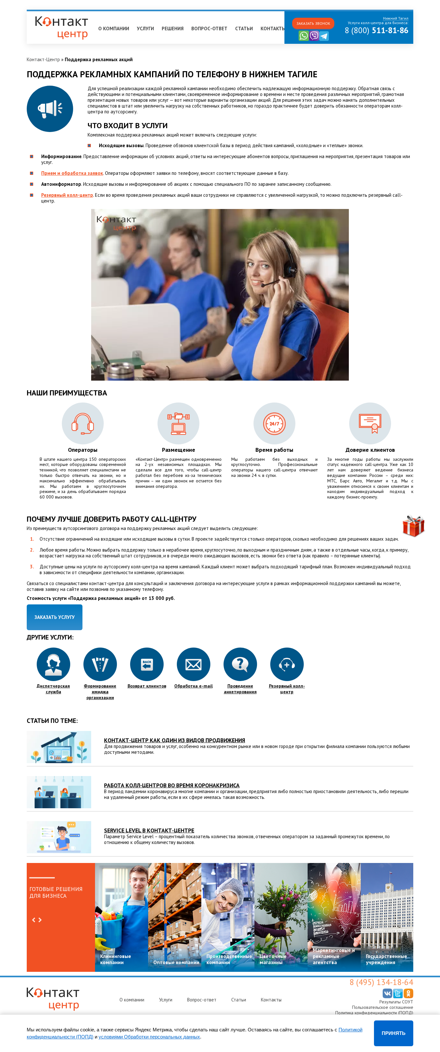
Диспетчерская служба (53, 689)
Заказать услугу (54, 617)
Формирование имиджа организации (100, 691)
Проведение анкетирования (240, 689)
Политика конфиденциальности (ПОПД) (374, 1013)
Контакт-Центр (43, 59)
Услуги (145, 28)
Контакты (273, 28)
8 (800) (376, 30)
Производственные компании (229, 959)
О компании (113, 28)
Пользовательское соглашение (382, 1007)
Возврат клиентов (147, 686)
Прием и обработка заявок (72, 173)
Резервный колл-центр (67, 195)
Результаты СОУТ (396, 1002)
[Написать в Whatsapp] (304, 39)
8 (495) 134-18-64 (381, 982)
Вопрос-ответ (209, 28)
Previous (33, 920)
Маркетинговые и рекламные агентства (334, 956)
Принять (394, 1033)
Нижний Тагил (44, 14)
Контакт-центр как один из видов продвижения (174, 740)
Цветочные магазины (273, 959)
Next (40, 920)
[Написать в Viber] (314, 39)
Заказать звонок (313, 23)
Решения (173, 28)
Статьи (244, 28)
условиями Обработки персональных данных (149, 1036)
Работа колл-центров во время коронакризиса (172, 785)
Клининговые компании (115, 959)
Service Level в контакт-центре (149, 830)
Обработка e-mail (193, 686)
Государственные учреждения (386, 959)
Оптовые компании (176, 962)
